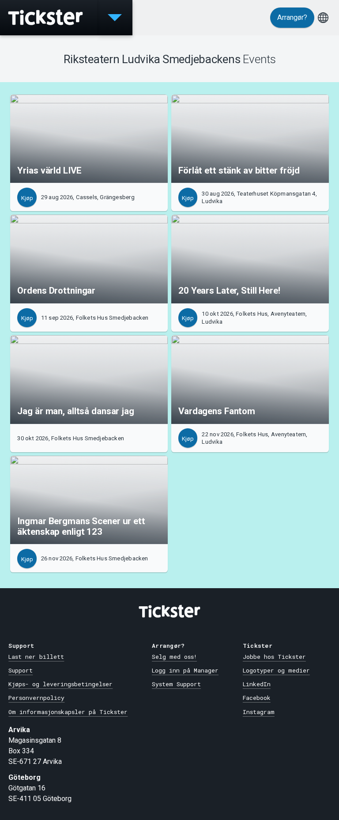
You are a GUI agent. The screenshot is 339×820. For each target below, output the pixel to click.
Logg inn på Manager (185, 670)
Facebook (257, 698)
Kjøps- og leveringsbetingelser (60, 684)
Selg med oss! (174, 657)
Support (20, 670)
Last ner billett (36, 657)
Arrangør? (292, 17)
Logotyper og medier (276, 670)
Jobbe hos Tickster (274, 657)
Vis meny (114, 17)
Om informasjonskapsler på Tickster (68, 712)
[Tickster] (48, 17)
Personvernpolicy (36, 698)
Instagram (259, 712)
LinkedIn (257, 684)
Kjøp (27, 198)
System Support (176, 684)
